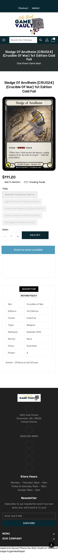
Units (5, 230)
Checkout (23, 8)
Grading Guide (37, 182)
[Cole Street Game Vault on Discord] (32, 3)
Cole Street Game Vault (29, 63)
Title (5, 189)
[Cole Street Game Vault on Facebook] (20, 3)
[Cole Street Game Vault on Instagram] (26, 3)
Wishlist (36, 8)
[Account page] (47, 40)
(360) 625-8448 (29, 436)
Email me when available (28, 249)
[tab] (28, 289)
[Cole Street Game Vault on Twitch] (38, 3)
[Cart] (53, 40)
